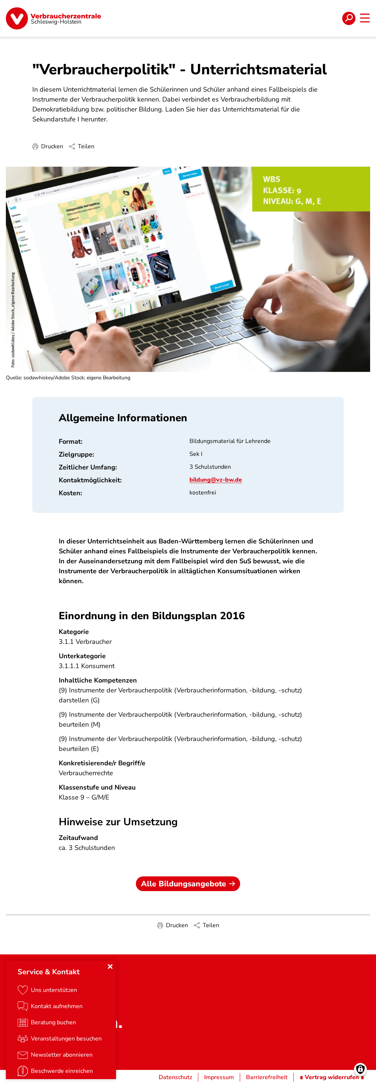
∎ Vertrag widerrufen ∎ (332, 1077)
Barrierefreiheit (267, 1077)
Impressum (219, 1077)
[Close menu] (110, 966)
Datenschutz (175, 1077)
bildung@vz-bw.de (215, 480)
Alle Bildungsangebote (183, 884)
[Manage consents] (360, 1069)
